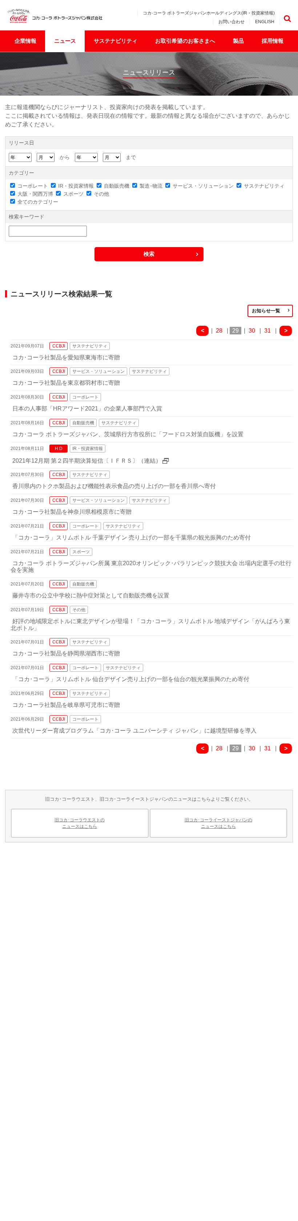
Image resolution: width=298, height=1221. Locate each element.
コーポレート (32, 186)
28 (219, 331)
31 (267, 331)
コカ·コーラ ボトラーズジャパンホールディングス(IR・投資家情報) (209, 13)
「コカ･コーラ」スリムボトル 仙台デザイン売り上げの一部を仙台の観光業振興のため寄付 (130, 679)
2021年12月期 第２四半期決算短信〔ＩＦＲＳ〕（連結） (86, 461)
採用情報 (272, 41)
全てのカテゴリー (37, 202)
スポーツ (73, 194)
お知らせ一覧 (266, 310)
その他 (101, 194)
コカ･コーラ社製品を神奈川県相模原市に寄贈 (72, 512)
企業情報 (25, 41)
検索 (287, 18)
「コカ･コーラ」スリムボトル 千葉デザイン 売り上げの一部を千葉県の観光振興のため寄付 (131, 537)
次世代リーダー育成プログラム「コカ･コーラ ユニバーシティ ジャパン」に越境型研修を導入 (134, 731)
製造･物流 (151, 186)
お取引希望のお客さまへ (185, 41)
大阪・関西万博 (35, 194)
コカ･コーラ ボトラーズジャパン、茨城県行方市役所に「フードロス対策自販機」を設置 (127, 434)
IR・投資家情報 (76, 186)
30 (252, 331)
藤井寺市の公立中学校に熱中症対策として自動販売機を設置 (90, 595)
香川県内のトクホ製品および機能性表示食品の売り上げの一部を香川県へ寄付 (114, 486)
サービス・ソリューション (203, 186)
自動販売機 (116, 186)
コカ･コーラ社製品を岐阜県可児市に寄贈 (66, 705)
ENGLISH (264, 21)
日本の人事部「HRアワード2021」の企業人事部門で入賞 (87, 408)
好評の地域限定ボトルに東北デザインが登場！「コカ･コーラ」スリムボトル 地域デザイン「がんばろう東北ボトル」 (150, 624)
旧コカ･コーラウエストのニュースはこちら (80, 823)
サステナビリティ (115, 41)
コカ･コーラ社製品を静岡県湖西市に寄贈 (66, 653)
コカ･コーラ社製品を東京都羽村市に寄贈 (66, 383)
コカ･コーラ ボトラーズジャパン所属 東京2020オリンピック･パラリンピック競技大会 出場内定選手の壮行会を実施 (151, 566)
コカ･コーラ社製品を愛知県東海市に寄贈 (66, 357)
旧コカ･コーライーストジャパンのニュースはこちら (218, 823)
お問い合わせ (231, 21)
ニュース (65, 41)
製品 (238, 41)
